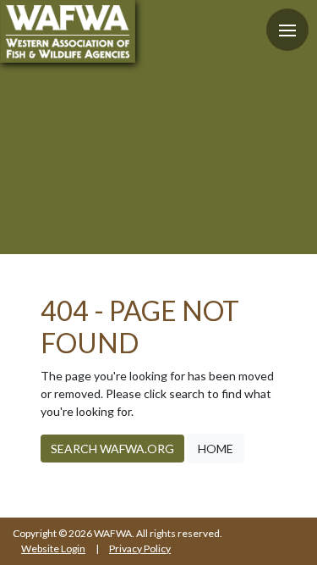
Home (215, 448)
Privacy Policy (140, 548)
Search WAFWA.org (112, 448)
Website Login (53, 548)
